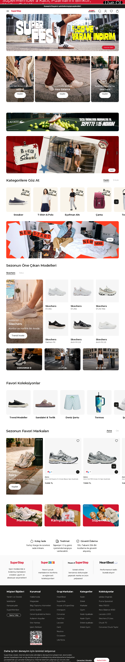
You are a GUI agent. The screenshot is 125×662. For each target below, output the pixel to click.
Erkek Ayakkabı (86, 623)
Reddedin (52, 652)
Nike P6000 (104, 605)
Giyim (82, 610)
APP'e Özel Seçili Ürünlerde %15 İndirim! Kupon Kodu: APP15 (62, 6)
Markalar (83, 605)
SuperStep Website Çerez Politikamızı (21, 659)
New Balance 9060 (107, 610)
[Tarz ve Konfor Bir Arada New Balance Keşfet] (62, 101)
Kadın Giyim (85, 618)
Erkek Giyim (85, 627)
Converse (61, 614)
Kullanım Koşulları (37, 618)
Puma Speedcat (106, 601)
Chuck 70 (103, 623)
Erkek (116, 180)
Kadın (82, 597)
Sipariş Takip (13, 615)
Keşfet (20, 94)
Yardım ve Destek (14, 597)
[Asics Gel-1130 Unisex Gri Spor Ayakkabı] (101, 456)
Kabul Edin (101, 648)
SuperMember (13, 610)
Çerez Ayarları (36, 610)
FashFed (60, 618)
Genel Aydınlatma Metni (40, 614)
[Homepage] (16, 11)
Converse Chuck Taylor (108, 627)
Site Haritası (35, 623)
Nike (21, 273)
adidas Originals (105, 597)
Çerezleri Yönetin (84, 648)
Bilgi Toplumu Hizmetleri (40, 605)
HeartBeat (61, 597)
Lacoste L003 (105, 614)
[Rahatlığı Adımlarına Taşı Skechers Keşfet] (105, 101)
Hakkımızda (35, 597)
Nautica (60, 631)
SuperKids (61, 601)
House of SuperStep (65, 605)
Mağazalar (34, 601)
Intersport (61, 610)
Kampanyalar (12, 605)
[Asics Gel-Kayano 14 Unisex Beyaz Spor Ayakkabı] (63, 456)
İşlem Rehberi (36, 627)
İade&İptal (11, 601)
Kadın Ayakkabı (86, 614)
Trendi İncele (18, 335)
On (117, 431)
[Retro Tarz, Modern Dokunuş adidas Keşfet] (20, 101)
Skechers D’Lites (106, 618)
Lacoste (60, 623)
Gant (59, 627)
